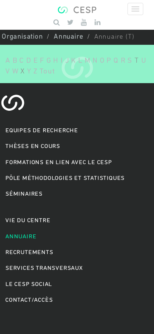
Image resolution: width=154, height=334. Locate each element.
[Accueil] (77, 9)
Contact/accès (29, 300)
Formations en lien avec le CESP (58, 162)
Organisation (22, 37)
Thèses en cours (32, 146)
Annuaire (68, 37)
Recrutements (29, 252)
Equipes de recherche (41, 131)
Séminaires (24, 194)
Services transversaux (44, 268)
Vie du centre (27, 221)
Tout (47, 71)
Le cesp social (28, 284)
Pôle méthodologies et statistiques (65, 178)
